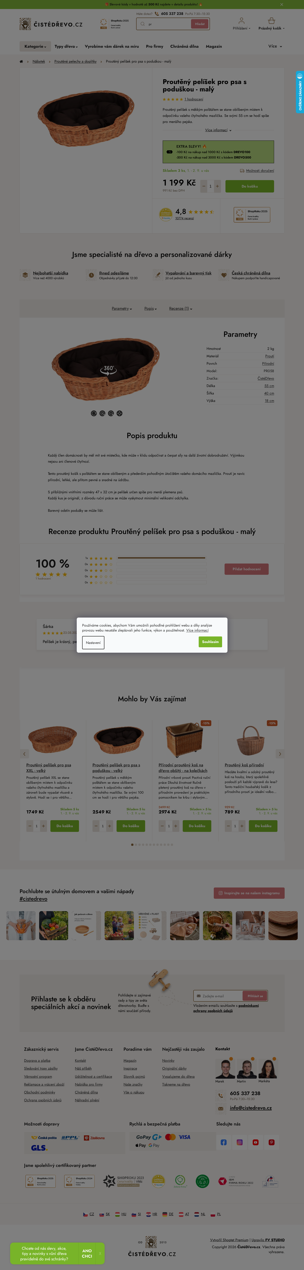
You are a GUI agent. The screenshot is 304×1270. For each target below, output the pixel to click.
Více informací (197, 630)
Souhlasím (210, 641)
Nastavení (93, 642)
